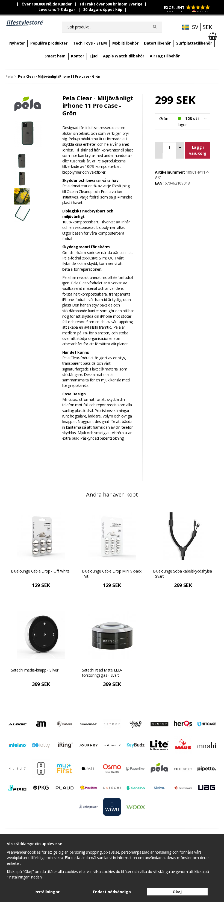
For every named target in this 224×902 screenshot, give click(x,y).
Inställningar (47, 891)
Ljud (94, 56)
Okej (177, 891)
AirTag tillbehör (164, 56)
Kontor (77, 56)
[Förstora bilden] (28, 132)
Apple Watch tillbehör (123, 56)
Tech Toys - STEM (90, 43)
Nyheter (17, 43)
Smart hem (55, 56)
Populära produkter (48, 43)
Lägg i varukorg (198, 150)
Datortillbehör (157, 43)
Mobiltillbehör (125, 43)
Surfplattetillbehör (194, 43)
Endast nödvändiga (112, 891)
